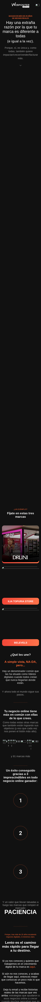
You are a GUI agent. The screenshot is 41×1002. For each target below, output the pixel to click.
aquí (32, 966)
